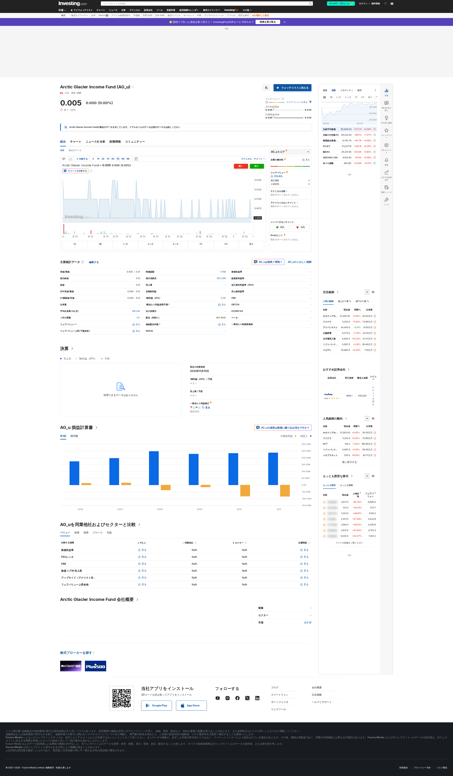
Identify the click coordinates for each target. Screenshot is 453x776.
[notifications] (385, 3)
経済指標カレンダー (189, 10)
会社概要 (317, 687)
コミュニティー (135, 141)
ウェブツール (278, 709)
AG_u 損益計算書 (76, 427)
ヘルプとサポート (322, 701)
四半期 (74, 435)
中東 (199, 15)
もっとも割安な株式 (335, 476)
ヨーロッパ (188, 15)
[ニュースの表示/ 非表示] (136, 159)
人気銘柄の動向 (333, 418)
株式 (63, 15)
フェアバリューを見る (297, 102)
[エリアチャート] (70, 159)
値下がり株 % (362, 301)
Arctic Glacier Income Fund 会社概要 (97, 599)
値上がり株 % (344, 301)
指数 (334, 90)
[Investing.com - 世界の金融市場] (73, 3)
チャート (75, 141)
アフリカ (231, 15)
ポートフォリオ (279, 701)
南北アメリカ (174, 15)
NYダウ (326, 146)
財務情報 (115, 141)
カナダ (307, 622)
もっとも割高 (346, 485)
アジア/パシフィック (214, 15)
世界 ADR (147, 15)
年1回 (63, 435)
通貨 (325, 90)
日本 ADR (160, 15)
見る (144, 549)
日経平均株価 (329, 129)
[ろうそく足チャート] (64, 159)
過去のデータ (75, 150)
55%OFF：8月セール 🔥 (341, 3)
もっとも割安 (329, 485)
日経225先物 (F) (331, 135)
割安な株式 (243, 15)
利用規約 (403, 767)
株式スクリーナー (211, 10)
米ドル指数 (328, 163)
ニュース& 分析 (95, 141)
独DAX (326, 152)
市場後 (136, 15)
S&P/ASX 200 (330, 157)
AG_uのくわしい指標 (299, 261)
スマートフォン (279, 694)
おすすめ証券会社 (334, 369)
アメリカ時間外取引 (120, 15)
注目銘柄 (328, 292)
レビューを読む (373, 396)
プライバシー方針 (422, 767)
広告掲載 (317, 694)
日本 (93, 15)
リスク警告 (442, 767)
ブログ (275, 687)
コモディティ (346, 90)
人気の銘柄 (328, 301)
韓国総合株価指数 (331, 140)
